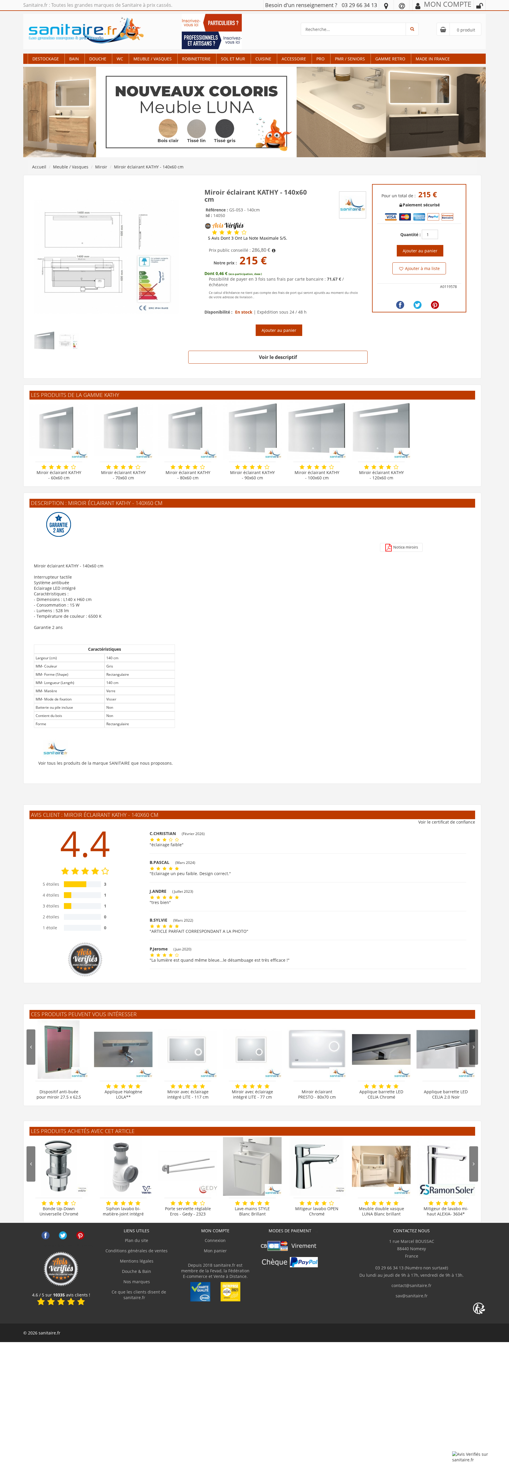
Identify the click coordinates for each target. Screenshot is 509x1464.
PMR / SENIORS (350, 59)
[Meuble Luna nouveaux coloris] (254, 112)
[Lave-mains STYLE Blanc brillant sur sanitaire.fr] (252, 1166)
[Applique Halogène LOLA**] (123, 1049)
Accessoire (294, 59)
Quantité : (410, 234)
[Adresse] (386, 5)
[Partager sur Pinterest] (435, 305)
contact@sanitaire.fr (411, 1285)
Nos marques (136, 1281)
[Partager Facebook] (400, 305)
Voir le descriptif (278, 357)
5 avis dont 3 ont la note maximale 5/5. (247, 238)
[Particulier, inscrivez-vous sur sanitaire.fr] (212, 22)
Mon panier (215, 1250)
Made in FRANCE (433, 59)
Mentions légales (136, 1261)
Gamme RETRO (390, 59)
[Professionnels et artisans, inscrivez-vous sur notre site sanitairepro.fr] (212, 40)
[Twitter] (418, 305)
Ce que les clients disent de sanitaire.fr (138, 1294)
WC (120, 59)
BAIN (74, 59)
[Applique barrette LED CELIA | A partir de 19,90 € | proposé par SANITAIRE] (446, 1049)
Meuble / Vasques (152, 59)
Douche (97, 59)
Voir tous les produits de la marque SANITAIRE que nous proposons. (105, 763)
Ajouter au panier (279, 330)
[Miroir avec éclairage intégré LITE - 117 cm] (187, 1049)
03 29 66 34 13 (359, 5)
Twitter (63, 1235)
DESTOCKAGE (45, 59)
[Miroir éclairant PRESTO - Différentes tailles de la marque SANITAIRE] (316, 1049)
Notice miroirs (405, 547)
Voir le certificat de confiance (446, 822)
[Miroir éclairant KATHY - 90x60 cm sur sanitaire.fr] (252, 430)
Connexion (215, 1240)
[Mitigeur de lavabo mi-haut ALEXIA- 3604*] (446, 1166)
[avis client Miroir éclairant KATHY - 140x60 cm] (214, 232)
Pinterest (80, 1235)
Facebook (45, 1235)
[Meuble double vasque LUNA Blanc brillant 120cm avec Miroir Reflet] (381, 1166)
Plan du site (136, 1240)
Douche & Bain (136, 1271)
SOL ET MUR (233, 59)
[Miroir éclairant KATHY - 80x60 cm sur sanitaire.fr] (187, 430)
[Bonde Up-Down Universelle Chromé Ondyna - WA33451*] (58, 1166)
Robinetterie (196, 59)
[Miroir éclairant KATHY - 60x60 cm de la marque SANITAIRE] (58, 430)
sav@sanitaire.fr (412, 1296)
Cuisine (263, 59)
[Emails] (402, 5)
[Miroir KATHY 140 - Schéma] (106, 256)
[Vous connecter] (479, 5)
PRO (320, 59)
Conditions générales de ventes (136, 1250)
